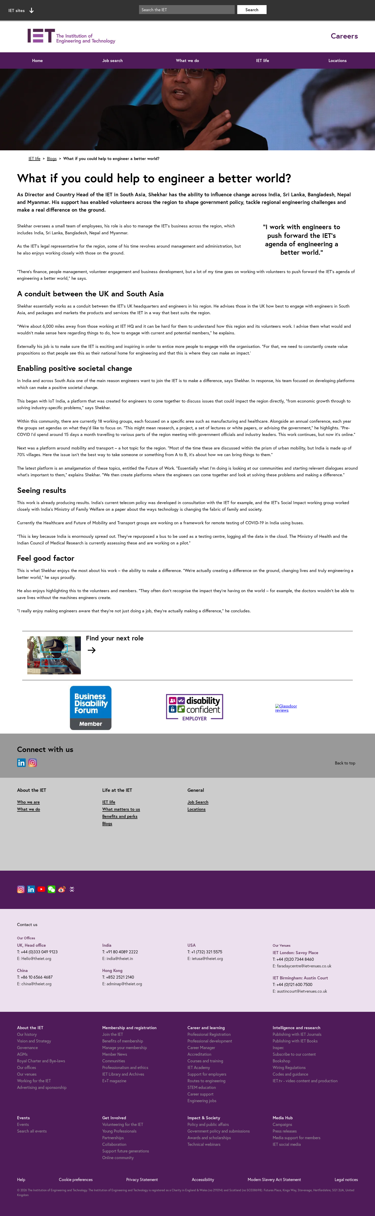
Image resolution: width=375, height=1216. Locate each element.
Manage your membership (124, 1047)
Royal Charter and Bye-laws (41, 1060)
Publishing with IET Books (295, 1040)
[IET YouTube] (41, 890)
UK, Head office (31, 945)
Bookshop (281, 1060)
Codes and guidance (290, 1074)
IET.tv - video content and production (305, 1080)
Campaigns (282, 1124)
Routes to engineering (207, 1080)
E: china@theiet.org (34, 983)
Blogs (52, 158)
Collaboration (114, 1144)
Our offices (26, 1067)
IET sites (16, 10)
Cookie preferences (76, 1179)
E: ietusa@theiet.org (205, 958)
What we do (187, 60)
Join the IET (112, 1034)
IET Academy (199, 1067)
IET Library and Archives (123, 1074)
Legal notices (346, 1179)
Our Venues (282, 945)
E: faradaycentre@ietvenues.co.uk (302, 965)
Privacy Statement (142, 1179)
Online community (118, 1157)
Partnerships (113, 1137)
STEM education (202, 1087)
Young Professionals (119, 1131)
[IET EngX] (72, 889)
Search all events (32, 1131)
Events (23, 1124)
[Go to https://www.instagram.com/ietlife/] (32, 763)
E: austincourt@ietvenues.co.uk (300, 991)
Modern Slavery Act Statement (274, 1179)
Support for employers (207, 1074)
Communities (113, 1060)
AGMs (22, 1054)
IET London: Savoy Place (295, 952)
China (22, 970)
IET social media (287, 1144)
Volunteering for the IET (122, 1124)
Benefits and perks (120, 816)
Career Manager (201, 1047)
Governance (27, 1047)
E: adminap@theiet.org (122, 983)
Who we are (28, 802)
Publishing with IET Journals (297, 1034)
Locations (338, 60)
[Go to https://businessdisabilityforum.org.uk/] (90, 708)
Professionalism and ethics (125, 1067)
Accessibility (203, 1179)
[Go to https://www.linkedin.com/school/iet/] (21, 763)
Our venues (26, 1074)
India (106, 945)
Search (251, 9)
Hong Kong (112, 970)
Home (37, 60)
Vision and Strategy (34, 1040)
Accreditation (199, 1054)
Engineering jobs (202, 1100)
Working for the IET (34, 1080)
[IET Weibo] (62, 889)
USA (192, 945)
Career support (201, 1094)
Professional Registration (209, 1034)
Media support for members (296, 1137)
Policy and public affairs (208, 1124)
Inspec (278, 1047)
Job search (112, 60)
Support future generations (125, 1150)
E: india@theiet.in (117, 958)
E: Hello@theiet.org (34, 958)
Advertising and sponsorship (42, 1087)
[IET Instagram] (21, 889)
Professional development (210, 1040)
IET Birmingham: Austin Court (300, 977)
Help (21, 1179)
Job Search (198, 802)
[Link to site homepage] (70, 36)
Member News (114, 1054)
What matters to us (121, 809)
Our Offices (26, 938)
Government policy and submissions (219, 1131)
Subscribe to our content (294, 1054)
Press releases (285, 1131)
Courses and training (205, 1060)
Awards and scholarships (209, 1137)
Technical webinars (204, 1144)
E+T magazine (114, 1080)
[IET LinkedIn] (31, 889)
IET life (262, 60)
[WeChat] (51, 889)
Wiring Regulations (289, 1067)
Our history (27, 1034)
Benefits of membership (122, 1040)
